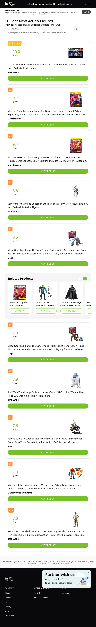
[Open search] (85, 4)
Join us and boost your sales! (58, 582)
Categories (66, 593)
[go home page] (10, 4)
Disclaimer (9, 615)
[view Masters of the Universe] (45, 292)
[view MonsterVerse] (16, 99)
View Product (48, 78)
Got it (86, 12)
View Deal (20, 311)
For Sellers (38, 593)
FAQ (6, 602)
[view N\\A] (16, 426)
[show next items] (85, 279)
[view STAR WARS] (17, 52)
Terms (7, 611)
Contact (8, 597)
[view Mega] (16, 238)
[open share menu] (76, 28)
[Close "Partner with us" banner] (89, 573)
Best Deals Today (41, 597)
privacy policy (42, 14)
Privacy (8, 606)
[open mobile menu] (89, 4)
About (7, 593)
